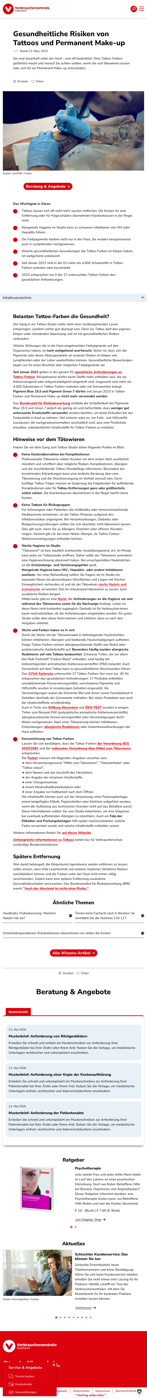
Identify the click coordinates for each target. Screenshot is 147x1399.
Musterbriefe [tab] (18, 1012)
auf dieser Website (76, 833)
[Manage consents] (139, 1391)
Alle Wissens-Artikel (71, 952)
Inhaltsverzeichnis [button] (17, 297)
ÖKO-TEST (93, 707)
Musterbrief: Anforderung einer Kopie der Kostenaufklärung (60, 1074)
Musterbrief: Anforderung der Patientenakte (46, 1112)
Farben (32, 758)
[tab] (71, 1227)
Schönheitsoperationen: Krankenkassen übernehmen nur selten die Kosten (57, 933)
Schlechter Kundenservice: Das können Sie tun (101, 1256)
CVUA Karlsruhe (40, 673)
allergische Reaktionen (62, 727)
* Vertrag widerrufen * (90, 1395)
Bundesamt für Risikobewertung (45, 403)
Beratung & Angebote (46, 186)
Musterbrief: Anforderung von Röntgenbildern (48, 1036)
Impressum (102, 1391)
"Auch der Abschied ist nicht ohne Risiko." (56, 888)
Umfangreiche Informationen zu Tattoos (43, 840)
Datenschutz (81, 1391)
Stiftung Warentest (63, 707)
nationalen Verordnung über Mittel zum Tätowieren (91, 748)
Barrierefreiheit (126, 1391)
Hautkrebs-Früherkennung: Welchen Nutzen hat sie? (29, 915)
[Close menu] (53, 1365)
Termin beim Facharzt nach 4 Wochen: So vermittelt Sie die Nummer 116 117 (105, 915)
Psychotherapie (88, 1168)
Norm (62, 599)
